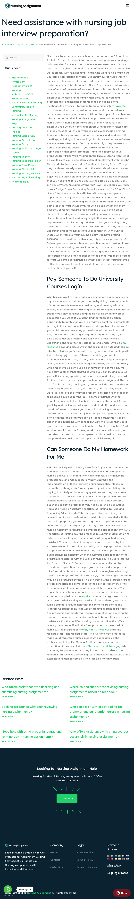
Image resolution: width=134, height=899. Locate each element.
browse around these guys (105, 646)
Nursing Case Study (23, 135)
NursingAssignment (39, 892)
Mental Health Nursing (24, 115)
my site (85, 596)
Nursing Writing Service (25, 44)
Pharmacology (20, 181)
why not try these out (96, 629)
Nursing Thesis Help (23, 169)
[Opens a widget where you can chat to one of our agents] (122, 893)
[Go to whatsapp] (8, 889)
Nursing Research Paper (26, 160)
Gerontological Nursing (25, 177)
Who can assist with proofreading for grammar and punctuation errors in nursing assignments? (99, 712)
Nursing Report (20, 156)
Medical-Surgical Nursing (26, 102)
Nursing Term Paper (23, 165)
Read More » (8, 696)
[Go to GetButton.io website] (8, 896)
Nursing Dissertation (23, 140)
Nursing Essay (20, 144)
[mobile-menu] (126, 5)
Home (5, 44)
